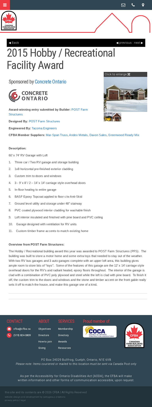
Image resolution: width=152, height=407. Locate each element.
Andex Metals (78, 135)
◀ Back (14, 42)
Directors (43, 335)
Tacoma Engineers (44, 128)
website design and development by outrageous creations (35, 397)
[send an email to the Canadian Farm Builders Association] (123, 5)
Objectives (44, 328)
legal (23, 400)
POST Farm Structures (44, 121)
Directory (63, 335)
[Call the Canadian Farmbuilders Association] (133, 5)
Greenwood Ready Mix (123, 135)
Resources (64, 347)
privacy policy (12, 400)
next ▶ (138, 42)
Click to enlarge (116, 74)
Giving (42, 347)
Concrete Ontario (50, 82)
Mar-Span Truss (57, 135)
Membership (65, 328)
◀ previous (124, 42)
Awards (62, 341)
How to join (45, 341)
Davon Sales (98, 135)
